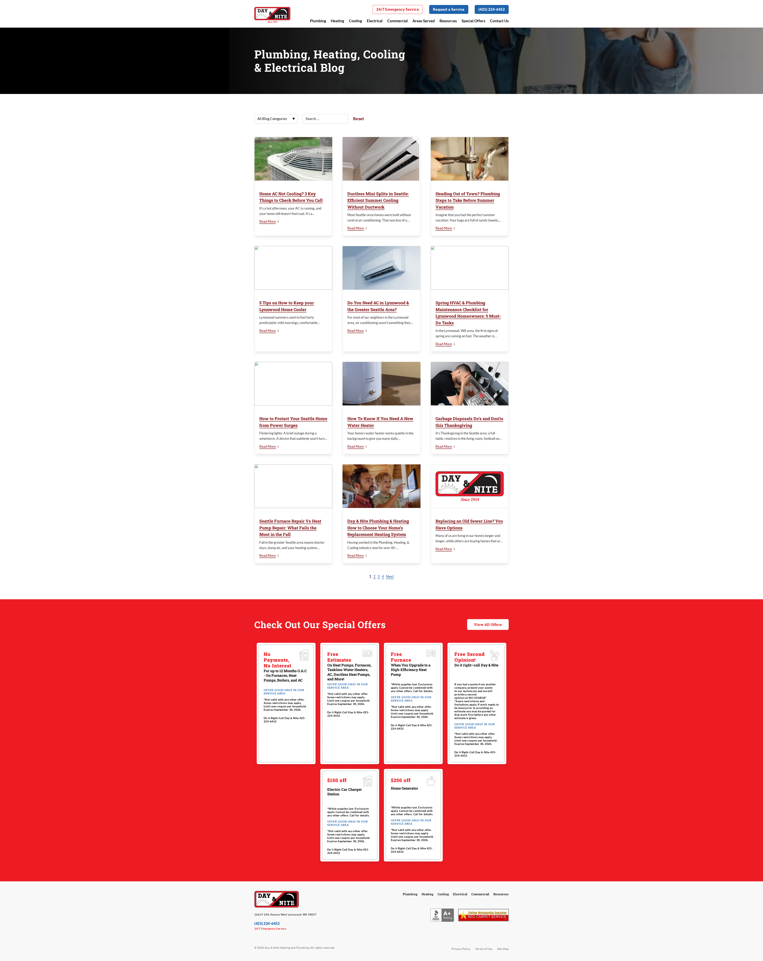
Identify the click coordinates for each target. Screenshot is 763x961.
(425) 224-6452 (491, 9)
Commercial (397, 21)
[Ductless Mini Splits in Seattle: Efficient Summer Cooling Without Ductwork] (381, 159)
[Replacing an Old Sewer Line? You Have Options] (469, 486)
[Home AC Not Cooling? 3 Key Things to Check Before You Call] (293, 159)
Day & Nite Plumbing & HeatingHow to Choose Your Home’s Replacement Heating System (378, 527)
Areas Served (423, 21)
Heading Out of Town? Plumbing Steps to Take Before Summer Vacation (468, 200)
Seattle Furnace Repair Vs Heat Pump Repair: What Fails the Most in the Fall (290, 527)
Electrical (374, 21)
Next (390, 576)
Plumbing (318, 21)
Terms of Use (483, 948)
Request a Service (449, 9)
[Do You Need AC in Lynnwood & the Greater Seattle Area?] (381, 268)
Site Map (503, 948)
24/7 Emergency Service (397, 9)
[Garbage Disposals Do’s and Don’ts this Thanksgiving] (469, 384)
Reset (358, 118)
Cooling (355, 21)
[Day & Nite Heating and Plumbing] (272, 15)
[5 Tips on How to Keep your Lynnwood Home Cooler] (293, 268)
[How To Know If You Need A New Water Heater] (381, 384)
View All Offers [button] (488, 624)
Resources (448, 21)
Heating (337, 21)
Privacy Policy (461, 948)
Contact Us (499, 21)
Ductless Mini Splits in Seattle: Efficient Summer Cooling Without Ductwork (378, 200)
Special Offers (473, 21)
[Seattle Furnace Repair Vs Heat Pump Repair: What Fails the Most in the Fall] (293, 486)
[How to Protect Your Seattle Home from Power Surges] (293, 384)
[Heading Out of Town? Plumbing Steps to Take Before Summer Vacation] (469, 159)
